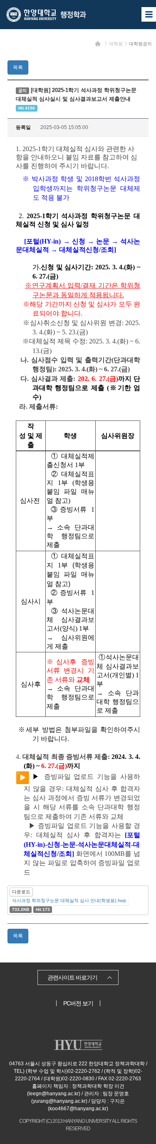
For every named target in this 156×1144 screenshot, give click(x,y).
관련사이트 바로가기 (72, 977)
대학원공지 (140, 43)
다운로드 (21, 891)
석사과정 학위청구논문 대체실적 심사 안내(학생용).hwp (69, 900)
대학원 (116, 43)
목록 (18, 67)
